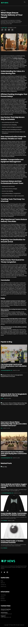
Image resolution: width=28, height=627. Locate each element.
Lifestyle (3, 10)
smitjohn (4, 27)
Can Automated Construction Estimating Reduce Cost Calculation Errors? (14, 366)
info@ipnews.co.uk (5, 610)
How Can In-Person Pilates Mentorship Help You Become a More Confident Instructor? (14, 424)
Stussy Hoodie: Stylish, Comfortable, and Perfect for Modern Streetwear (14, 514)
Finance (2, 596)
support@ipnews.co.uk (6, 617)
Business (3, 598)
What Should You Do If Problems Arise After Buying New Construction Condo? (14, 453)
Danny (2, 398)
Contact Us (3, 584)
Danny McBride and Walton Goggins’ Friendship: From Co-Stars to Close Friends (14, 485)
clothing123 (4, 520)
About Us (3, 582)
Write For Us (3, 586)
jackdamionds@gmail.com (6, 370)
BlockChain (3, 600)
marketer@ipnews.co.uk (6, 613)
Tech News (3, 595)
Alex (2, 428)
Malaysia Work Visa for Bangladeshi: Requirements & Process (14, 395)
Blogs (2, 580)
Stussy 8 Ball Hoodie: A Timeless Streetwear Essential (12, 542)
